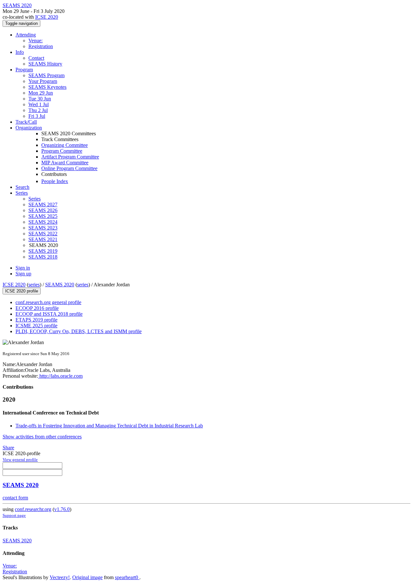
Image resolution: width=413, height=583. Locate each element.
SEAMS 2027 (42, 204)
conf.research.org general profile (48, 302)
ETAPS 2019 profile (36, 319)
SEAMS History (45, 63)
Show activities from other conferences (42, 436)
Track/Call (26, 122)
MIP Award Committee (64, 162)
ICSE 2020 (46, 17)
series (34, 284)
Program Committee (61, 151)
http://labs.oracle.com (60, 376)
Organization (28, 127)
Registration (40, 46)
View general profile (20, 459)
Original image (87, 577)
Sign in (22, 268)
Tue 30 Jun (39, 98)
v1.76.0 (62, 509)
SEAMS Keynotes (47, 87)
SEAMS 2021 (42, 239)
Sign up (23, 273)
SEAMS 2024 (42, 222)
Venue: (35, 40)
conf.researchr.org (33, 509)
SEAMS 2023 (42, 227)
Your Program (42, 81)
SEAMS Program (46, 75)
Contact (36, 58)
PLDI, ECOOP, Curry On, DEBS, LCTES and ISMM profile (78, 331)
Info (19, 52)
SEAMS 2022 (42, 233)
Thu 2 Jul (38, 110)
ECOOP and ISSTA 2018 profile (49, 314)
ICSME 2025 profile (36, 325)
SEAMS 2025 (42, 216)
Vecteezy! (60, 577)
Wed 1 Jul (38, 104)
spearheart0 (127, 577)
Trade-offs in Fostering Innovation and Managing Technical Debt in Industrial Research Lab (109, 425)
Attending (25, 34)
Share (8, 447)
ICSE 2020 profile (21, 291)
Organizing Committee (64, 145)
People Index (54, 181)
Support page (14, 515)
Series (34, 198)
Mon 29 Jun (40, 93)
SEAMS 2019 (42, 251)
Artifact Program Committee (70, 156)
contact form (15, 497)
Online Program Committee (69, 168)
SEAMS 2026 (42, 210)
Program (24, 69)
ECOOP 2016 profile (37, 308)
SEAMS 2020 (59, 284)
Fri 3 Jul (36, 116)
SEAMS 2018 (42, 257)
